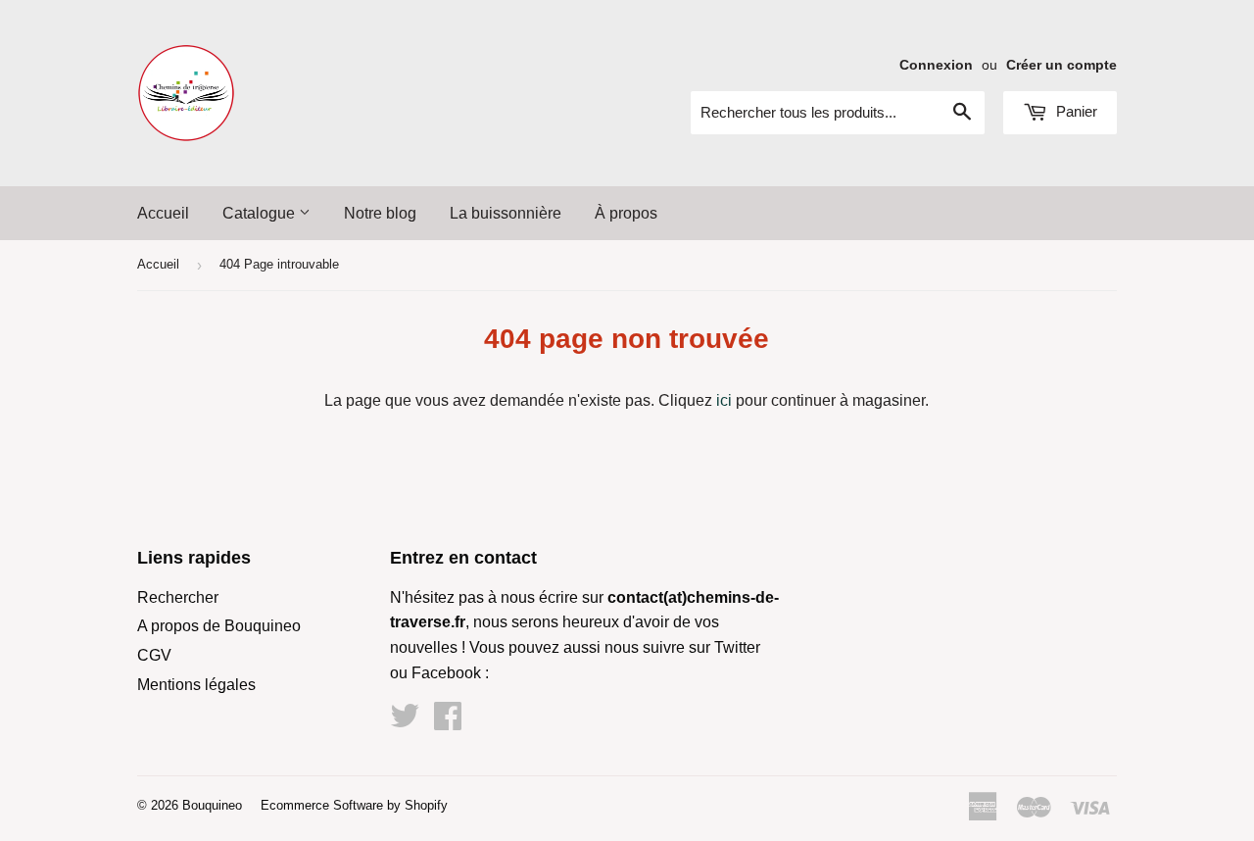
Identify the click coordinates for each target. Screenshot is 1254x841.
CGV (154, 655)
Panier (1074, 111)
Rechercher (177, 597)
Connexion (936, 65)
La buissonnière (505, 213)
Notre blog (380, 213)
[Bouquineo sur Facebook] (447, 722)
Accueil (163, 213)
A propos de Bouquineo (219, 626)
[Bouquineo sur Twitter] (404, 722)
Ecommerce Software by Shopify (354, 805)
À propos (626, 213)
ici (724, 400)
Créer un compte (1061, 65)
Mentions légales (196, 684)
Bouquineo (212, 805)
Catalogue (260, 213)
